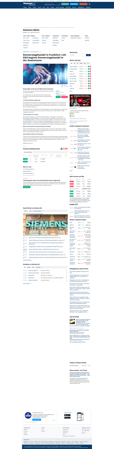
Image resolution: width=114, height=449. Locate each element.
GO (88, 55)
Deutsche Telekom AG (73, 231)
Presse (25, 432)
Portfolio (87, 38)
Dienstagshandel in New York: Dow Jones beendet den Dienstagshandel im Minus (80, 302)
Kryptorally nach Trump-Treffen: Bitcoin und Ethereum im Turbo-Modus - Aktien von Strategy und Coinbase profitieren (80, 307)
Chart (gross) (35, 38)
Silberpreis (37, 443)
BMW (54, 118)
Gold (65, 0)
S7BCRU (89, 183)
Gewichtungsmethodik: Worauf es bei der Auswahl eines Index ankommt (82, 212)
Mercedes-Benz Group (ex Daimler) (31, 118)
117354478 (42, 159)
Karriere (26, 431)
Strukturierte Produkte (76, 38)
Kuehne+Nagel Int (74, 66)
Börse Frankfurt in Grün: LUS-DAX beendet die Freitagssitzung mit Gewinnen (46, 242)
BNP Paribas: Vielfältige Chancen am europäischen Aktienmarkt (83, 136)
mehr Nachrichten (27, 260)
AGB (64, 434)
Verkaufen (64, 97)
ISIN (32, 32)
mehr (71, 91)
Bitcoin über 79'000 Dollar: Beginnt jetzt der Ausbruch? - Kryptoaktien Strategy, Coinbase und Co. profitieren (80, 289)
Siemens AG (72, 256)
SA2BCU (89, 196)
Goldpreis (76, 441)
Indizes (34, 7)
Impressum (65, 429)
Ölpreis (77, 443)
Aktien (25, 7)
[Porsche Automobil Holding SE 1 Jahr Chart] (87, 244)
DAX (43, 0)
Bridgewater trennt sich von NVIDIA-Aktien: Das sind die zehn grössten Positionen (79, 280)
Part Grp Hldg (73, 78)
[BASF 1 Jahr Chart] (89, 222)
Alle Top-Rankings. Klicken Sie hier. (77, 342)
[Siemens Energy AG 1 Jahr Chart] (87, 259)
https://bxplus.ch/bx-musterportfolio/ (78, 118)
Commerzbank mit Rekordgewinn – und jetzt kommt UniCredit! (84, 148)
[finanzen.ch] (29, 3)
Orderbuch (25, 45)
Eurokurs (32, 443)
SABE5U (89, 191)
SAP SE (57, 130)
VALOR (24, 32)
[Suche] (59, 4)
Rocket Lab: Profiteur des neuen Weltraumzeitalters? (84, 153)
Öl (86, 0)
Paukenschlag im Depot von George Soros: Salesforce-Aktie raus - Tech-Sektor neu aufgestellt (79, 276)
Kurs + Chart (26, 38)
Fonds (39, 7)
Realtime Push (36, 42)
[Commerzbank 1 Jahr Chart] (87, 228)
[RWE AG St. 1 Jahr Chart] (88, 252)
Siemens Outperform (33, 270)
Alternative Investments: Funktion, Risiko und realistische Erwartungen (82, 216)
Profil (62, 40)
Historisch (25, 47)
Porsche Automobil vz (57, 138)
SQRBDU (89, 186)
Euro (50, 0)
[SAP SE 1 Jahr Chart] (89, 254)
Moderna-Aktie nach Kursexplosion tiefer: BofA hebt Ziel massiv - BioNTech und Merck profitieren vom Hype (80, 298)
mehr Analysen (26, 283)
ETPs (48, 7)
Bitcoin (72, 0)
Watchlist (87, 40)
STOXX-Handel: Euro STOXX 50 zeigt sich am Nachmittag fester (43, 252)
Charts (58, 95)
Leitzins (82, 443)
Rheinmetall (49, 121)
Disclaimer (65, 432)
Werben (43, 431)
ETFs (44, 7)
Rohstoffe (68, 7)
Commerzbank (43, 124)
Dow (37, 0)
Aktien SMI (26, 441)
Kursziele (44, 42)
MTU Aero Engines (27, 122)
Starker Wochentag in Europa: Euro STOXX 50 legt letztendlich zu (43, 240)
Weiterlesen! (26, 187)
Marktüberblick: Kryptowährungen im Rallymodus (84, 140)
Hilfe (42, 429)
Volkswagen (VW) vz (30, 119)
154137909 (42, 161)
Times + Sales (26, 40)
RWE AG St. (72, 251)
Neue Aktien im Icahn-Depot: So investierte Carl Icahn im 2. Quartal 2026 (79, 284)
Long (25, 161)
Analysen (44, 40)
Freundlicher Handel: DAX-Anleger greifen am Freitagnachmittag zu (44, 254)
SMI (24, 0)
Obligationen (81, 7)
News (29, 7)
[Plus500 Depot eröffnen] (30, 5)
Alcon (71, 86)
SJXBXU (89, 181)
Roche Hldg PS (73, 76)
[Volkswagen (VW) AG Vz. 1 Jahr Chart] (87, 263)
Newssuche (73, 52)
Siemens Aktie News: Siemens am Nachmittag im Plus (41, 249)
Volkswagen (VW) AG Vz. (72, 263)
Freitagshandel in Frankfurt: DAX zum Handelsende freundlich (43, 246)
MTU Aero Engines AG (73, 240)
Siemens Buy (31, 275)
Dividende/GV (56, 42)
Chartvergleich (36, 40)
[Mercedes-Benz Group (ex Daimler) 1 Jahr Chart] (87, 236)
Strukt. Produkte (60, 7)
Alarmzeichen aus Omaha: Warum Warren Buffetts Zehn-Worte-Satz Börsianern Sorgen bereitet (80, 293)
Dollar (80, 0)
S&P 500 (68, 441)
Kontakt (25, 429)
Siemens (58, 91)
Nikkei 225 (63, 441)
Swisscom (72, 88)
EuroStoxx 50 (44, 441)
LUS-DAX (36, 91)
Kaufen (58, 97)
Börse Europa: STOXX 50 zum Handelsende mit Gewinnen (42, 237)
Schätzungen (56, 40)
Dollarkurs (26, 443)
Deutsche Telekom (49, 122)
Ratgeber (88, 7)
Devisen (74, 7)
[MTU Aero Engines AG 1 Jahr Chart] (87, 240)
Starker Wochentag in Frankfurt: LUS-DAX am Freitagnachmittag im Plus (45, 257)
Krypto (52, 7)
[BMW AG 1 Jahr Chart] (88, 225)
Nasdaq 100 (57, 441)
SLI (33, 441)
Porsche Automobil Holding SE (72, 244)
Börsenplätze (26, 42)
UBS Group (72, 83)
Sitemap (26, 434)
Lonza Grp (72, 73)
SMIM (36, 441)
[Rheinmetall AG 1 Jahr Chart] (87, 248)
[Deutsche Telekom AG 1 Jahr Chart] (87, 231)
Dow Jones (51, 441)
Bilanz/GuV (55, 38)
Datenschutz (65, 431)
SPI (30, 0)
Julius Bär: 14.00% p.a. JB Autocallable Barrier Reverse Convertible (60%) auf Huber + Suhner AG (84, 157)
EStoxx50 (58, 0)
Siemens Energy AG (72, 259)
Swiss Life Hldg (73, 81)
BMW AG (72, 225)
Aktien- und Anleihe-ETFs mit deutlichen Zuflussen (84, 162)
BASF (51, 119)
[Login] (89, 4)
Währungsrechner (70, 443)
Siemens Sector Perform (33, 273)
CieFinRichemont (73, 69)
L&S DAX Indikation (74, 365)
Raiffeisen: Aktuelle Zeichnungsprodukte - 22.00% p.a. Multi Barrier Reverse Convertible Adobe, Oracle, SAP (84, 130)
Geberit (71, 71)
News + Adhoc (45, 38)
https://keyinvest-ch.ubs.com (80, 201)
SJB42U (89, 193)
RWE (24, 124)
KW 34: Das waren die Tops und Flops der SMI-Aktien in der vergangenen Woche (79, 311)
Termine (63, 38)
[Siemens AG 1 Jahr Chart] (87, 256)
